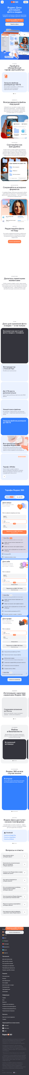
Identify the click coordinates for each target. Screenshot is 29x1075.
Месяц (9, 497)
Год (19, 497)
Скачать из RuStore (9, 839)
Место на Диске (6, 571)
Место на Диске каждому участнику (11, 512)
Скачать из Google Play (10, 835)
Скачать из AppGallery (10, 837)
